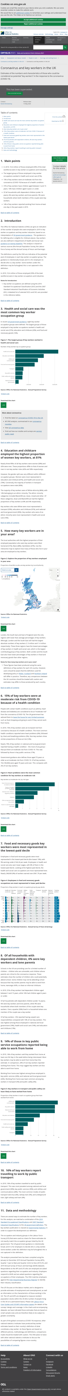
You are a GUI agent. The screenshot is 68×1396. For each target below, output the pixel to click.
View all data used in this (59, 159)
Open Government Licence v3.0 (38, 1389)
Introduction (7, 118)
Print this (57, 117)
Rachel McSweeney (6, 104)
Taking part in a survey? (61, 39)
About (61, 34)
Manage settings (7, 28)
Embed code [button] (5, 394)
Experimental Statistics (37, 1228)
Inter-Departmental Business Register (23, 1280)
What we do (27, 1359)
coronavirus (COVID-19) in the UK (30, 418)
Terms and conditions (9, 1367)
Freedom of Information (32, 1370)
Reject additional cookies (33, 24)
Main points (7, 116)
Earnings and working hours (48, 58)
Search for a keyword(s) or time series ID (15, 47)
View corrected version (14, 93)
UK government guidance (22, 235)
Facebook (49, 1364)
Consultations (51, 1370)
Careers (26, 1362)
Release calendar (39, 34)
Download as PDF (57, 121)
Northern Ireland (40, 674)
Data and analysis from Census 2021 (30, 53)
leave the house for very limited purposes (28, 717)
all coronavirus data (16, 428)
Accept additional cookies (33, 20)
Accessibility (5, 1359)
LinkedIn (49, 1367)
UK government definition (33, 1225)
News (25, 1367)
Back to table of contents (10, 213)
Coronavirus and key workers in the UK (12, 61)
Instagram (50, 1362)
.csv (3, 405)
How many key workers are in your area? (15, 129)
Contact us (27, 1364)
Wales (21, 674)
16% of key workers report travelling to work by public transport (22, 148)
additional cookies (23, 13)
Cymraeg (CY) (63, 32)
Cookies (4, 1362)
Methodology (49, 34)
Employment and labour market (16, 58)
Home (3, 37)
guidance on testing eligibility (11, 244)
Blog (66, 34)
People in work (33, 58)
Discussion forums (53, 1373)
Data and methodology (10, 150)
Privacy (3, 1364)
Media (56, 34)
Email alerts (50, 1376)
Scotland (27, 674)
